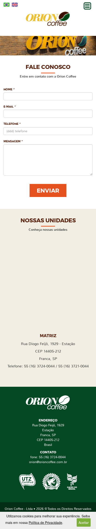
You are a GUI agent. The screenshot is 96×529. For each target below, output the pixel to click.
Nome (8, 89)
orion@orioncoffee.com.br (48, 462)
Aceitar (84, 522)
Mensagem (12, 141)
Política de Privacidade (45, 522)
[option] (48, 45)
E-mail (9, 106)
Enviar (48, 190)
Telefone (11, 123)
